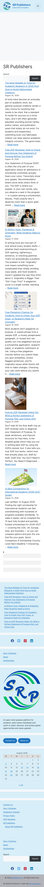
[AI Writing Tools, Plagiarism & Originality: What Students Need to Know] (21, 218)
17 (6, 771)
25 (11, 775)
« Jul (21, 785)
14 (27, 767)
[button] (12, 640)
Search (6, 74)
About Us (24, 741)
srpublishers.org (17, 878)
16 (38, 767)
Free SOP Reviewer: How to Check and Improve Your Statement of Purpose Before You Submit (22, 153)
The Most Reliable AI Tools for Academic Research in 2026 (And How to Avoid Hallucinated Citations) (21, 590)
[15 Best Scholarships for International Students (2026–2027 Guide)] (21, 477)
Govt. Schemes (9, 653)
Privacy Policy (9, 816)
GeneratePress (35, 884)
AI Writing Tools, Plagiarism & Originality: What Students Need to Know (22, 232)
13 (22, 767)
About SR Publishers (14, 827)
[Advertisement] (22, 35)
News (5, 657)
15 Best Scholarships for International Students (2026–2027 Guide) (22, 491)
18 (11, 771)
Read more (12, 144)
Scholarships (8, 661)
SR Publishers (21, 4)
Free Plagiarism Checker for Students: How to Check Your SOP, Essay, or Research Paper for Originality (20, 615)
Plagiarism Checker (11, 812)
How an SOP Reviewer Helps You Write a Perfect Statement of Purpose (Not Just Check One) (22, 415)
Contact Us (10, 741)
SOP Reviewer (9, 819)
